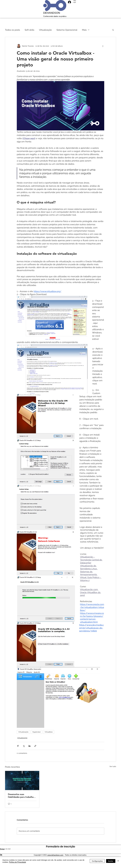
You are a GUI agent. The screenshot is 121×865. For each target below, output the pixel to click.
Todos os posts (12, 30)
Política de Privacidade (17, 862)
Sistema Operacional (66, 30)
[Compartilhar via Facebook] (18, 746)
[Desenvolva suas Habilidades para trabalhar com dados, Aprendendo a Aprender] (22, 780)
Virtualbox (49, 732)
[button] (113, 30)
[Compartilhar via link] (35, 746)
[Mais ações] (102, 46)
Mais (84, 30)
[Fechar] (118, 861)
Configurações (97, 861)
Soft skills (29, 30)
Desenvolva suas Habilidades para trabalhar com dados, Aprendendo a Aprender (21, 795)
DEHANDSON (51, 12)
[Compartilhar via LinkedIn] (29, 746)
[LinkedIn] (60, 855)
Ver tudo (112, 766)
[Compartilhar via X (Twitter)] (24, 746)
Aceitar (110, 861)
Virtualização (45, 30)
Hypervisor (36, 732)
